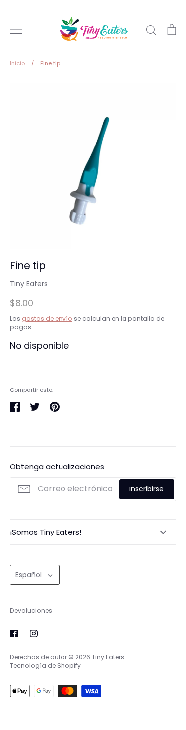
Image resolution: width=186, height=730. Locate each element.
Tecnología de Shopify (45, 665)
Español (28, 575)
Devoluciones (31, 610)
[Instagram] (34, 633)
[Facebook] (14, 633)
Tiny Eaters (29, 284)
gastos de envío (47, 318)
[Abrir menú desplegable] (163, 532)
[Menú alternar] (16, 29)
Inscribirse (146, 489)
